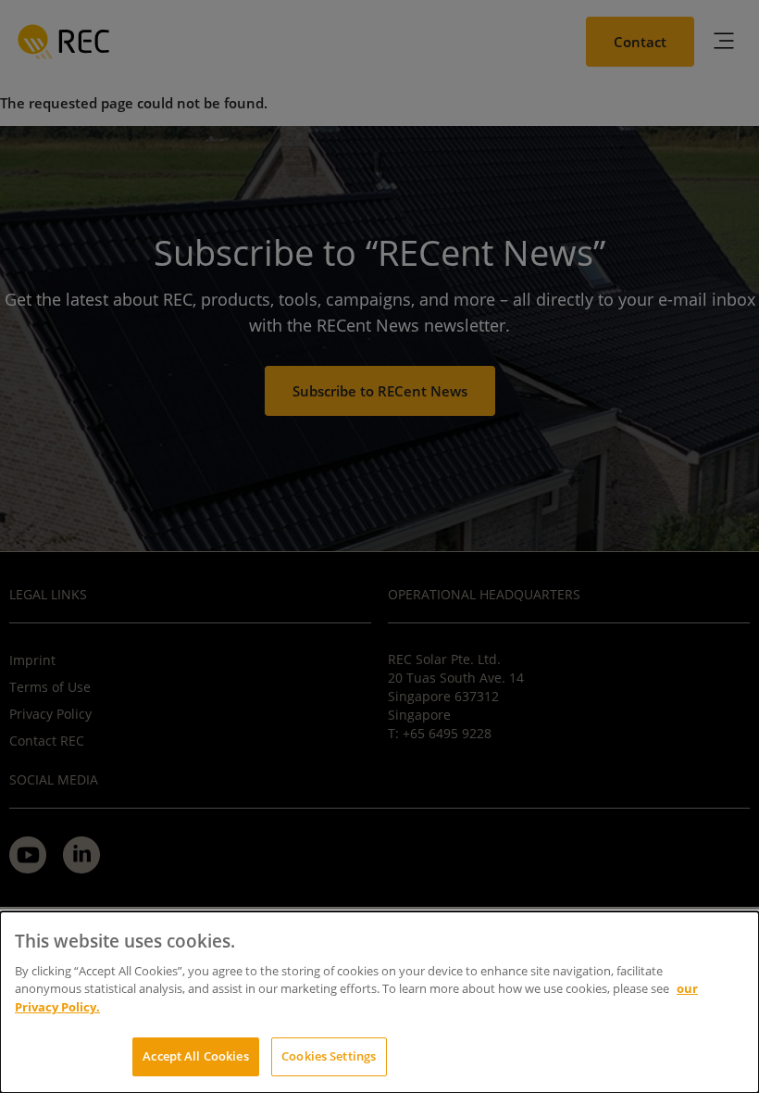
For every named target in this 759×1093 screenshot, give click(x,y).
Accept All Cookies (195, 1056)
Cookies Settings (328, 1056)
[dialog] (379, 1002)
